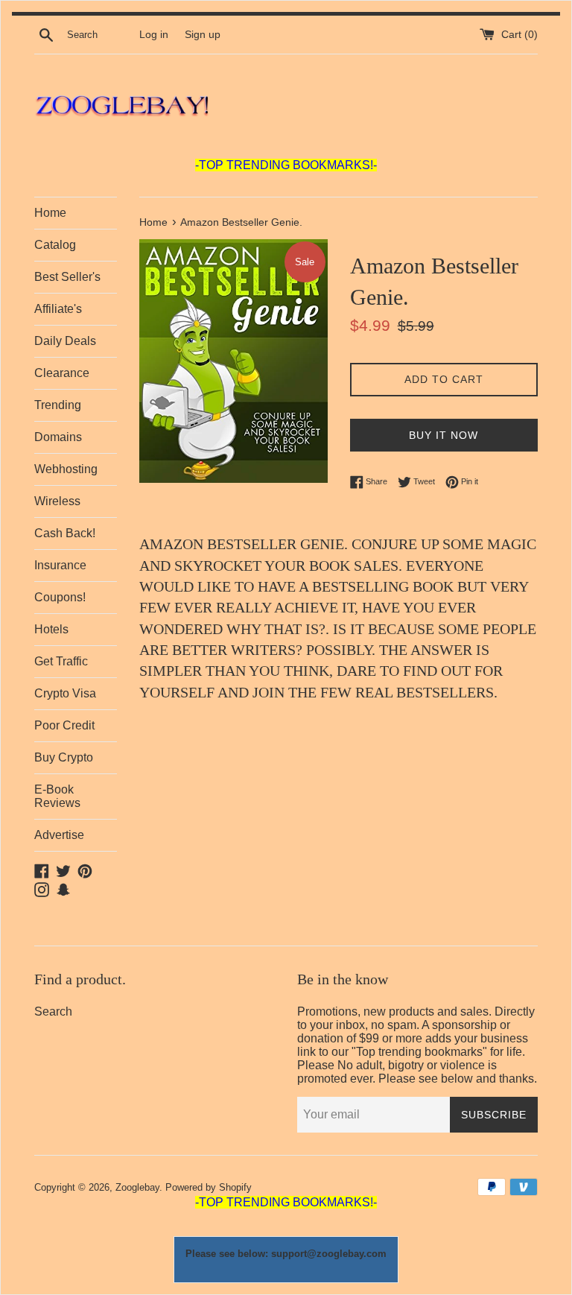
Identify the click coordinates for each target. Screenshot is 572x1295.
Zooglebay (137, 1187)
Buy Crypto (63, 757)
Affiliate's (58, 309)
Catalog (55, 244)
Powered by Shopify (208, 1187)
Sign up (202, 34)
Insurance (60, 565)
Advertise (59, 835)
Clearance (61, 373)
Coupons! (60, 597)
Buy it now (443, 435)
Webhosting (66, 469)
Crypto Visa (65, 693)
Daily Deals (65, 341)
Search (53, 1011)
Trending (57, 405)
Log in (153, 34)
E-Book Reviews (57, 796)
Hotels (51, 629)
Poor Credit (64, 725)
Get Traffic (61, 661)
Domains (58, 437)
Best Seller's (67, 276)
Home (50, 212)
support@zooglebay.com (329, 1253)
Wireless (57, 501)
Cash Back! (64, 533)
